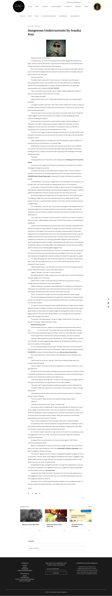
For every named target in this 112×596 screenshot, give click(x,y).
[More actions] (83, 26)
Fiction (30, 16)
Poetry (37, 16)
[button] (78, 6)
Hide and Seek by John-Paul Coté (54, 525)
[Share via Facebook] (28, 493)
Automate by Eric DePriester (77, 525)
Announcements (75, 16)
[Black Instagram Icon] (108, 307)
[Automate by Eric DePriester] (81, 515)
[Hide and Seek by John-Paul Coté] (56, 515)
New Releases (63, 16)
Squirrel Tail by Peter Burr (30, 524)
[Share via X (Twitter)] (32, 493)
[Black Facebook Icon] (108, 299)
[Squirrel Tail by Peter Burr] (31, 515)
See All (90, 506)
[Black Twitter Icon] (108, 303)
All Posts (22, 16)
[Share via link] (39, 493)
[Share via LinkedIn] (36, 493)
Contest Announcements (49, 16)
